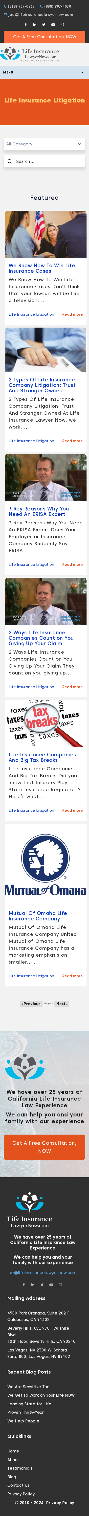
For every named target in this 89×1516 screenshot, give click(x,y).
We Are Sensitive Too (28, 1386)
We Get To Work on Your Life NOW (41, 1395)
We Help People (23, 1421)
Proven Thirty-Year (25, 1412)
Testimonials (20, 1468)
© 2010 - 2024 (29, 1502)
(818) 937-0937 (21, 6)
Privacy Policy (21, 1494)
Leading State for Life (29, 1404)
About (13, 1459)
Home (13, 1451)
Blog (11, 1477)
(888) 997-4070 (57, 6)
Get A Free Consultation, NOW (44, 36)
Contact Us (18, 1485)
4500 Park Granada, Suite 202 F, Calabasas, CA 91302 (38, 1316)
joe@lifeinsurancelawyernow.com (40, 15)
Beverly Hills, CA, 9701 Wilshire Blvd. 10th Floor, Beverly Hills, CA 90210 (41, 1335)
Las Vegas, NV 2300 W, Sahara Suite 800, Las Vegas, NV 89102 (38, 1353)
